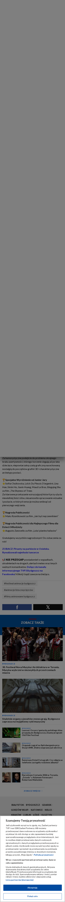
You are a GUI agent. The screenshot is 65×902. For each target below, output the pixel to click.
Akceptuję (32, 887)
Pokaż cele (32, 896)
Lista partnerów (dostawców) (19, 880)
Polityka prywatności (44, 855)
